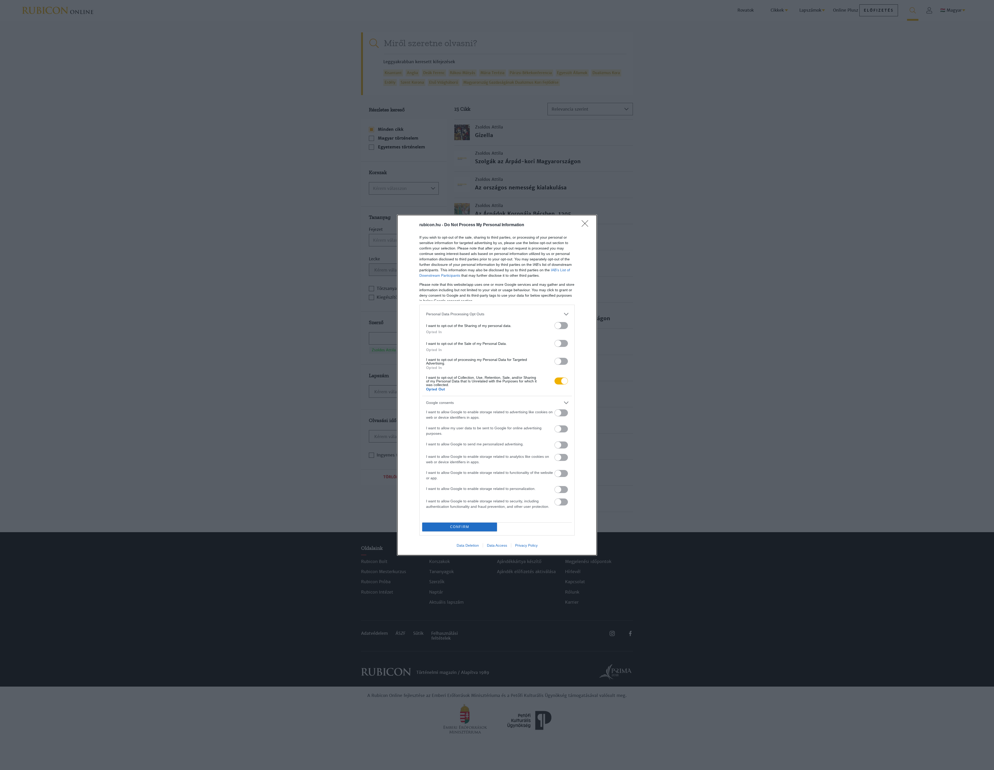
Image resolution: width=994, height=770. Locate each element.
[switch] (561, 325)
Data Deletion (468, 545)
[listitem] (497, 314)
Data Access (497, 545)
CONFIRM (459, 527)
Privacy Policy (526, 545)
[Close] (586, 225)
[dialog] (497, 385)
